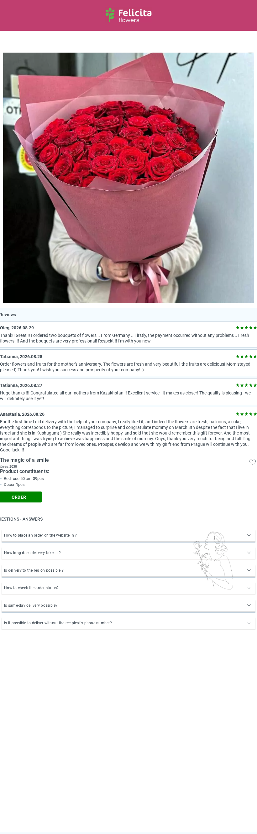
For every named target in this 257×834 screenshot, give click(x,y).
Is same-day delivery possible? (31, 605)
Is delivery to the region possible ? (34, 570)
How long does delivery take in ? (32, 553)
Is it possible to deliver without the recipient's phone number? (58, 623)
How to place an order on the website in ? (40, 535)
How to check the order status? (31, 588)
